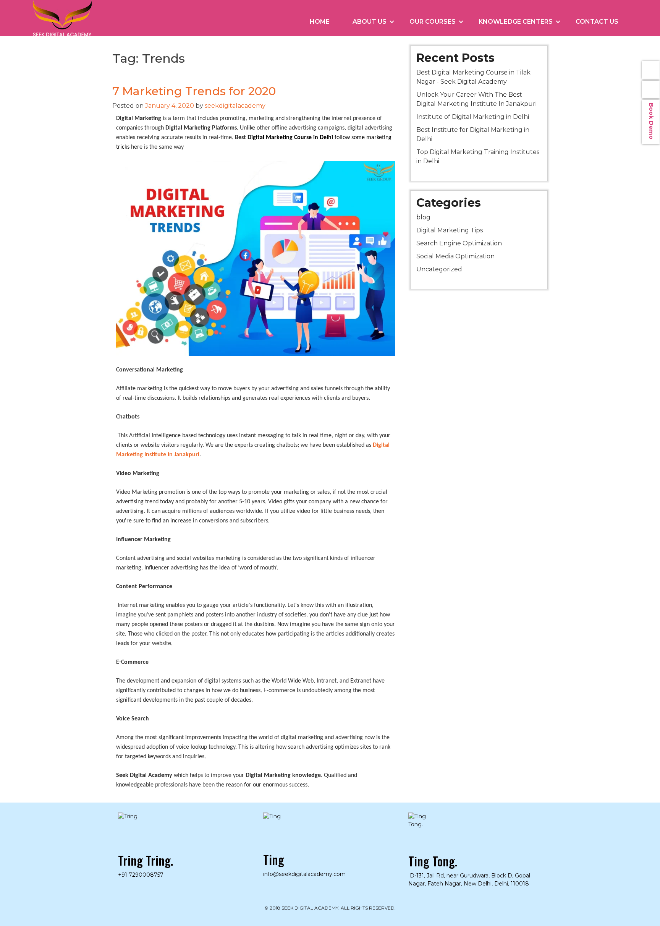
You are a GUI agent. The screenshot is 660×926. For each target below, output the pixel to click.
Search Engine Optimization (459, 243)
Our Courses (432, 21)
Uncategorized (439, 269)
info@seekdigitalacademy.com (651, 70)
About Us (370, 21)
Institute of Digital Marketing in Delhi (472, 116)
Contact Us (597, 21)
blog (423, 217)
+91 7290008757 (140, 874)
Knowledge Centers (516, 21)
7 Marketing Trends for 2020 (194, 91)
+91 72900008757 (651, 89)
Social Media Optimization (455, 256)
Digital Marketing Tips (449, 230)
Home (320, 21)
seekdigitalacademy (235, 105)
